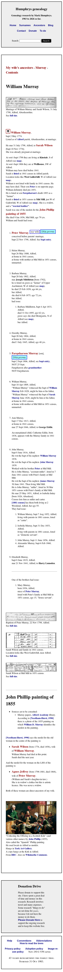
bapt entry (46, 239)
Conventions (24, 941)
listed (16, 173)
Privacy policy (13, 948)
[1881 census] (18, 502)
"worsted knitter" (20, 206)
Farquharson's (30, 193)
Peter (33, 186)
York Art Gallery (23, 848)
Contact (21, 31)
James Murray (47, 481)
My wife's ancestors (19, 67)
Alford (20, 139)
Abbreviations (44, 941)
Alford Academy (40, 714)
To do (43, 31)
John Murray (46, 462)
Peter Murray (32, 591)
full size (13, 115)
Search (46, 41)
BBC (13, 854)
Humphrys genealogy (31, 8)
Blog (50, 25)
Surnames (25, 25)
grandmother (35, 367)
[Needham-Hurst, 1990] (42, 718)
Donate (33, 31)
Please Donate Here (29, 920)
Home (13, 25)
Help (9, 941)
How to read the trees (31, 943)
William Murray (48, 455)
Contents (12, 72)
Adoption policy (34, 948)
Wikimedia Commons (36, 854)
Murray (40, 67)
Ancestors (39, 25)
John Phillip (35, 839)
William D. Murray (33, 724)
